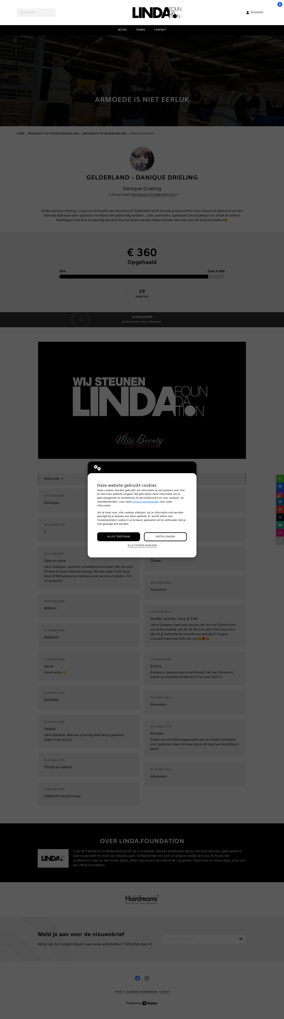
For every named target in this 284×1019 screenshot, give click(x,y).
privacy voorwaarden (145, 502)
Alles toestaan (118, 536)
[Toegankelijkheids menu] (279, 4)
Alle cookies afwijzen (142, 545)
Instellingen (165, 536)
